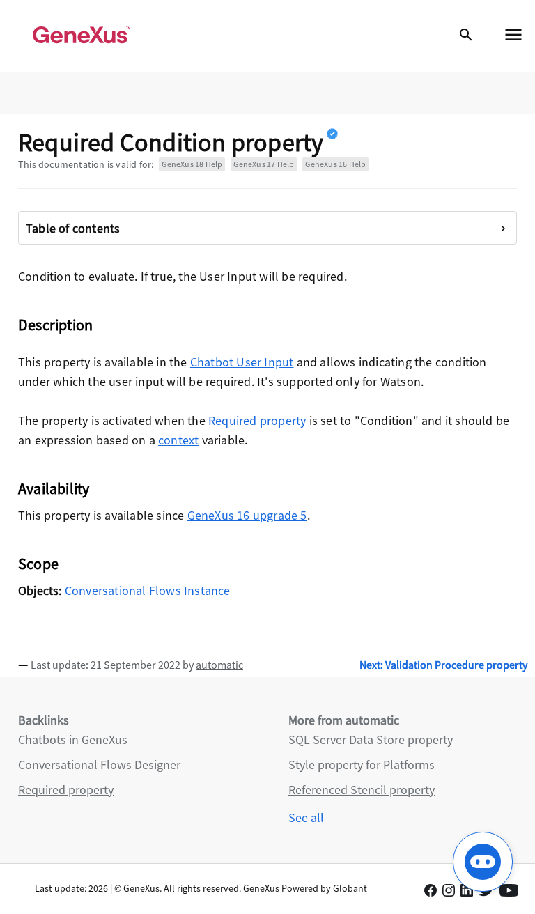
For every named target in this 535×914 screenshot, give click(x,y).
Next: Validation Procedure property (443, 665)
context (178, 440)
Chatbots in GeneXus (72, 739)
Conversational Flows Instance (148, 590)
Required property (257, 420)
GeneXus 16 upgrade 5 (247, 515)
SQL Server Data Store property (370, 739)
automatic (219, 665)
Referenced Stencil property (361, 790)
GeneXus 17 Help (263, 164)
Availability (53, 488)
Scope (38, 563)
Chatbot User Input (242, 362)
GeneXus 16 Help (335, 164)
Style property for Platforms (361, 765)
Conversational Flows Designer (99, 765)
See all (306, 818)
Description (55, 324)
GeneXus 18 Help (192, 164)
